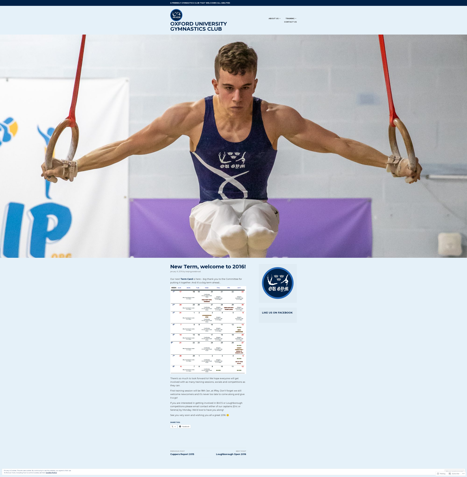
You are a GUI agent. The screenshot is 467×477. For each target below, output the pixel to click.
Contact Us (290, 22)
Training (290, 18)
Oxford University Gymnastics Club (198, 26)
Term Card (186, 279)
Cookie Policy (51, 473)
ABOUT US (274, 18)
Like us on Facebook (277, 312)
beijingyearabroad (193, 271)
